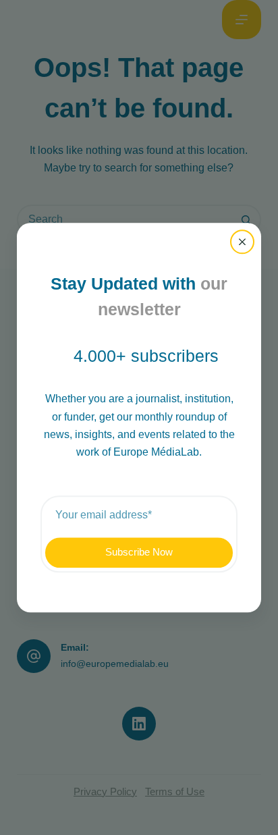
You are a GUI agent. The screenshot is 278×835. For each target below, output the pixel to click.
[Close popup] (242, 241)
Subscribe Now (139, 552)
